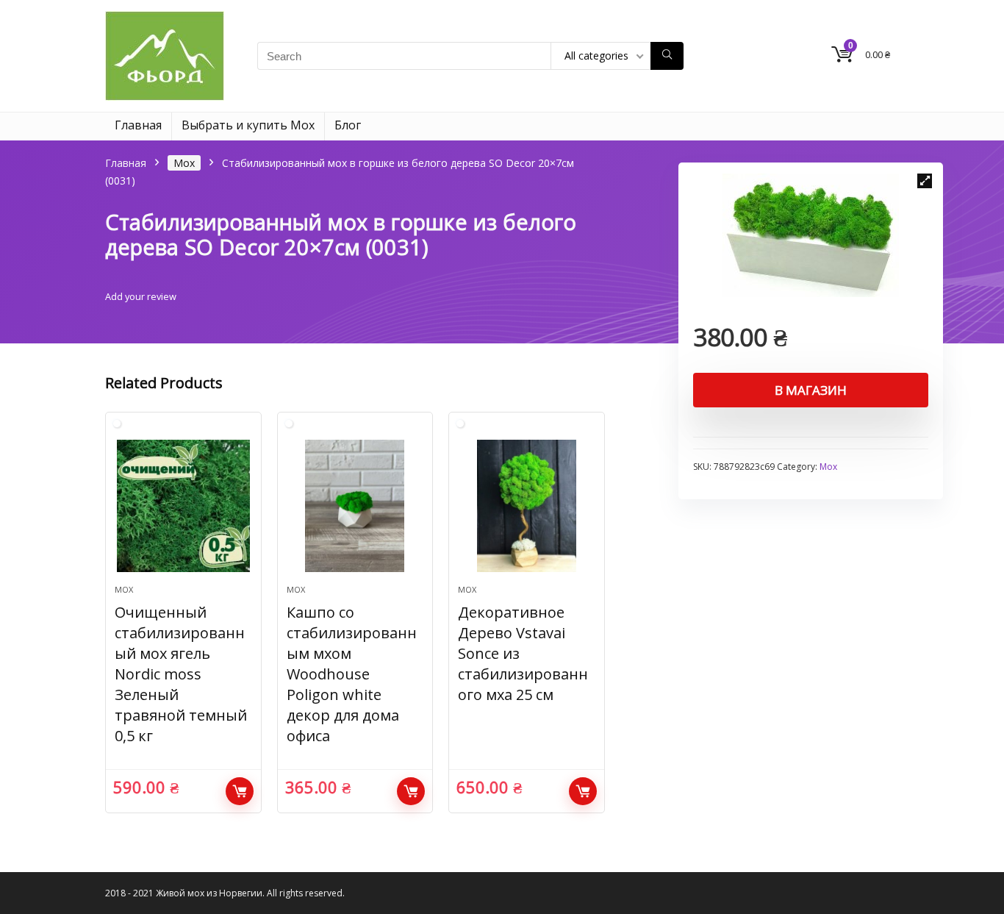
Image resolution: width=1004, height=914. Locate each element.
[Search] (667, 56)
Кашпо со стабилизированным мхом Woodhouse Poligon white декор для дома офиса (352, 674)
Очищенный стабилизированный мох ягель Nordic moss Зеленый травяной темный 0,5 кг (181, 674)
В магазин (811, 390)
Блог (347, 125)
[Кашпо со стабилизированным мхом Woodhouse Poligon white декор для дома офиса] (355, 506)
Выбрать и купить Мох (248, 125)
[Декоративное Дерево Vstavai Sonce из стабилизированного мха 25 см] (526, 506)
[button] (924, 181)
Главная (138, 125)
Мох (184, 163)
